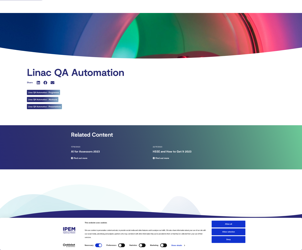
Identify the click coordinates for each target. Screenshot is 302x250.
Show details (176, 245)
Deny (228, 239)
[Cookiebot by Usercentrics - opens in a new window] (69, 245)
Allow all (228, 224)
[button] (38, 82)
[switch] (121, 245)
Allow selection (228, 232)
